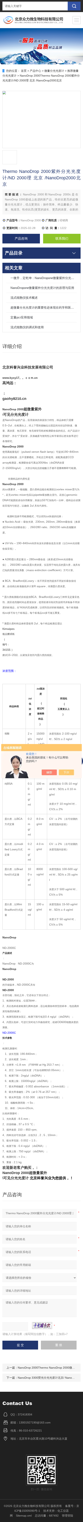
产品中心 (35, 70)
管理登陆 (67, 1515)
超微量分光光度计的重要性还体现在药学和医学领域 (43, 307)
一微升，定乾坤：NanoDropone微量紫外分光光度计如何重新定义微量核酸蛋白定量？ (43, 278)
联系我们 (61, 238)
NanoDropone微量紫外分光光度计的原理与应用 (42, 287)
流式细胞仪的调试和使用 (27, 327)
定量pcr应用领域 (21, 317)
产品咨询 (21, 238)
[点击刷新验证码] (42, 1325)
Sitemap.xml (24, 1515)
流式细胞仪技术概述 (24, 297)
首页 (24, 70)
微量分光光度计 (54, 70)
